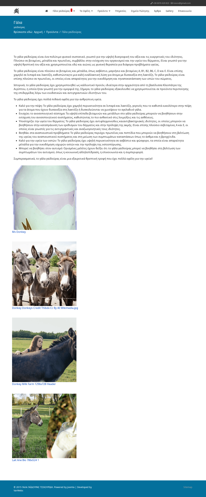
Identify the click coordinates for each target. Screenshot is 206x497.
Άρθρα (157, 10)
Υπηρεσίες (120, 10)
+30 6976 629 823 (161, 3)
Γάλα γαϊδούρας (61, 10)
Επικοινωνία (185, 10)
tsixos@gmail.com (182, 3)
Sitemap (187, 487)
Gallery (169, 10)
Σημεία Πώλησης (140, 10)
